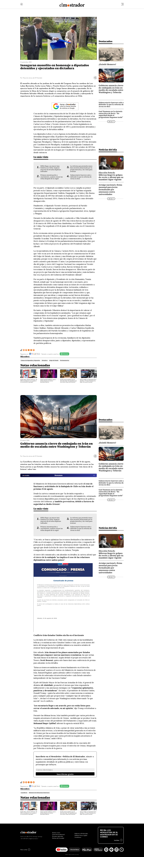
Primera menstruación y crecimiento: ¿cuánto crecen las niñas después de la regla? (51, 177)
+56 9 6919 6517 (24, 838)
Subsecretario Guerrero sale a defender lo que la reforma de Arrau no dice (81, 177)
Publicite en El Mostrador (81, 833)
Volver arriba (23, 849)
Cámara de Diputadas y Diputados (30, 360)
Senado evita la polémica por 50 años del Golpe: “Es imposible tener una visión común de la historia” (68, 381)
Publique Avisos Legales (81, 835)
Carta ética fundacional (58, 834)
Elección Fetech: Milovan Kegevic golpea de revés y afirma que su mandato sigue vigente (111, 176)
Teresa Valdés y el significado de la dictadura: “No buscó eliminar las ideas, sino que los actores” (88, 381)
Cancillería (24, 793)
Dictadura (45, 360)
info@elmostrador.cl (33, 838)
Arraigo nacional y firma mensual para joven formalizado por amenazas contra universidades (110, 190)
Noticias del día (108, 149)
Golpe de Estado (53, 360)
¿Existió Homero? (107, 64)
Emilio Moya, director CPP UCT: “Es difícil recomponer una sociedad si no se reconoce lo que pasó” (28, 381)
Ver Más (110, 121)
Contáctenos (78, 837)
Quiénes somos (56, 832)
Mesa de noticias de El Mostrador (32, 78)
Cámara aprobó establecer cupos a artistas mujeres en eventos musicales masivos (48, 381)
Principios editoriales (57, 836)
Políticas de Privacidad (58, 838)
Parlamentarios (64, 360)
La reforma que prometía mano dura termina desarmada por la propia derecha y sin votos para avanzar (81, 168)
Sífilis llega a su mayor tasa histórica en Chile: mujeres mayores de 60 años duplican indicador (50, 168)
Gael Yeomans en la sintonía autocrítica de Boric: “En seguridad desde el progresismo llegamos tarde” (111, 114)
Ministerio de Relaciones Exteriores (39, 793)
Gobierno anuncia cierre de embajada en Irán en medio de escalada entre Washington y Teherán (111, 89)
